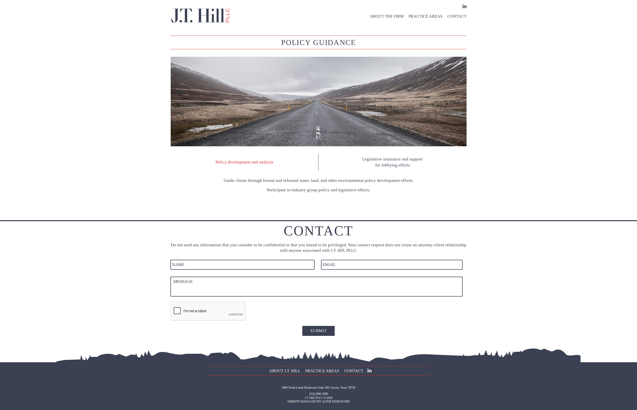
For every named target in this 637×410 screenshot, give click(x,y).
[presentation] (208, 311)
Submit (318, 331)
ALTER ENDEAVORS (336, 401)
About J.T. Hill (284, 371)
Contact (457, 16)
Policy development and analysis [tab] (244, 162)
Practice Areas (425, 16)
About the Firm (387, 16)
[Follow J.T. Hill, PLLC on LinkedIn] (464, 6)
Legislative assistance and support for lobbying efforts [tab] (392, 162)
